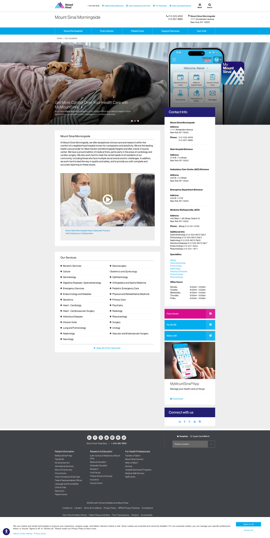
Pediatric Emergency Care (125, 288)
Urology (116, 327)
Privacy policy (40, 533)
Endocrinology (176, 274)
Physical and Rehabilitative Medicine (130, 294)
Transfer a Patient (132, 455)
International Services (64, 466)
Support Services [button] (170, 31)
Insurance (94, 479)
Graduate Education (98, 465)
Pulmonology (176, 266)
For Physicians (161, 6)
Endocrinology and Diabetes (77, 294)
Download (178, 398)
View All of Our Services (108, 348)
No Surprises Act (62, 462)
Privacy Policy (110, 508)
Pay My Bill (171, 324)
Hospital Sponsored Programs (138, 470)
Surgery (116, 322)
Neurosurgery (119, 265)
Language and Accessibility (66, 484)
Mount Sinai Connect (134, 459)
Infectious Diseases (73, 316)
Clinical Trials (60, 487)
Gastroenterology (178, 263)
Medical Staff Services (134, 473)
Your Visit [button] (201, 31)
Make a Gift (172, 335)
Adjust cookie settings (22, 533)
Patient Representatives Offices (68, 480)
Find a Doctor (173, 313)
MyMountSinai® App (63, 455)
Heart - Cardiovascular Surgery (78, 311)
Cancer (66, 271)
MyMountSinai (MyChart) (114, 6)
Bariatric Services (72, 265)
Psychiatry (117, 305)
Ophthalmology (120, 277)
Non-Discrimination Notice (75, 515)
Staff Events (130, 477)
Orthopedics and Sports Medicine (129, 282)
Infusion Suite (70, 322)
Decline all (248, 530)
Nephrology (69, 333)
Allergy (173, 260)
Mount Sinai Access (63, 470)
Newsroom (59, 491)
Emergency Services (73, 288)
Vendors (135, 515)
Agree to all (248, 524)
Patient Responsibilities (99, 515)
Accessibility (146, 515)
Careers (78, 508)
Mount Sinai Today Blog (97, 443)
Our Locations (71, 38)
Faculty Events (96, 483)
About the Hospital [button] (73, 31)
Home (59, 38)
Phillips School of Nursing (101, 476)
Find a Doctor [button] (107, 31)
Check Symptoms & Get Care (139, 6)
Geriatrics (68, 299)
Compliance (147, 508)
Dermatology (69, 277)
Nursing (128, 466)
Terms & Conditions (93, 508)
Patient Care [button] (137, 31)
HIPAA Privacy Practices (129, 508)
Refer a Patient (131, 462)
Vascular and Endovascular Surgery (130, 333)
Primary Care (119, 299)
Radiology (117, 311)
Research (94, 469)
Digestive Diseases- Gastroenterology (82, 282)
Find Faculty (95, 472)
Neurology (68, 339)
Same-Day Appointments (181, 6)
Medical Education (98, 462)
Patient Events (61, 494)
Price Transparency (121, 515)
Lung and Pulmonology (74, 327)
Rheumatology (119, 316)
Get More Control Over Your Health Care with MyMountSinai (91, 104)
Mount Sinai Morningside (202, 16)
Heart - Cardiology (72, 305)
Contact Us (67, 508)
